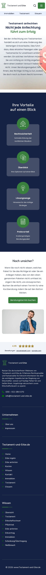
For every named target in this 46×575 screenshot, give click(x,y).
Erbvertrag (10, 533)
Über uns (9, 424)
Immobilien (9, 13)
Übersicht (9, 512)
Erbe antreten (11, 462)
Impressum (10, 428)
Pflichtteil (9, 524)
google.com (36, 351)
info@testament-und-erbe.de (19, 396)
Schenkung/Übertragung (16, 541)
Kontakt (8, 474)
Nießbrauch (10, 545)
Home (8, 454)
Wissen (8, 470)
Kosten (8, 466)
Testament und (16, 5)
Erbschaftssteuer (13, 520)
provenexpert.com (23, 351)
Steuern (38, 13)
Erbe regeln (10, 458)
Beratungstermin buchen (23, 300)
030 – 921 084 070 (15, 391)
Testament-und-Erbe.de (16, 444)
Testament (24, 13)
